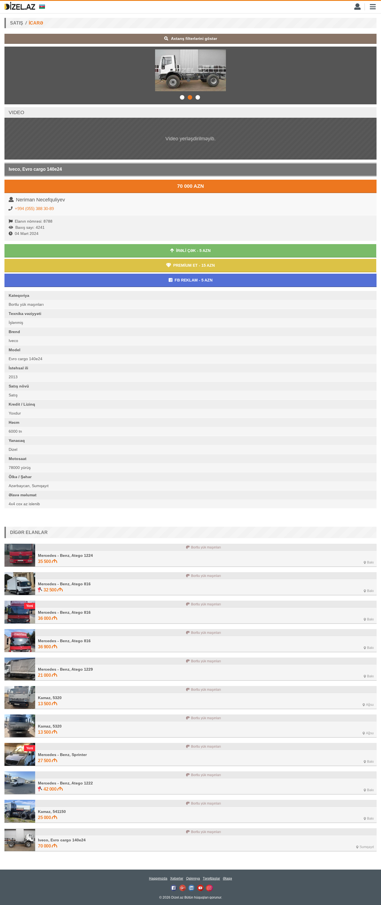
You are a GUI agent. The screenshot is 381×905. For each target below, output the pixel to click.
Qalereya (193, 878)
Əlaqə (227, 878)
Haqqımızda (158, 878)
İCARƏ (36, 23)
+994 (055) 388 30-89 (34, 208)
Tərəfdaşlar (211, 878)
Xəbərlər (176, 878)
